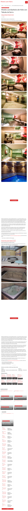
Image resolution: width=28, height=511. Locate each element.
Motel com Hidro (7, 2)
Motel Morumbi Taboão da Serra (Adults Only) (14, 360)
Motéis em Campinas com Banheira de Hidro (10, 433)
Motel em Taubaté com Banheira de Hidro (10, 477)
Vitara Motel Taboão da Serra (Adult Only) (15, 235)
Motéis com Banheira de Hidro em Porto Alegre (10, 457)
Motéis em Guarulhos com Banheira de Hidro (10, 445)
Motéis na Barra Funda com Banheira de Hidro (20, 408)
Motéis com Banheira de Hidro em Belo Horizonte (20, 398)
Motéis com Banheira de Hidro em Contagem (7, 423)
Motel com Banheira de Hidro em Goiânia (10, 461)
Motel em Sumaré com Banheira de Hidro (10, 497)
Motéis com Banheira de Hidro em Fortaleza (6, 398)
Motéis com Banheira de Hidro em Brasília (10, 493)
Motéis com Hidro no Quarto (7, 5)
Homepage (2, 5)
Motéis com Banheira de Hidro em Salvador (10, 437)
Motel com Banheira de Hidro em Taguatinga (10, 501)
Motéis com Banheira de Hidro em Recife (10, 485)
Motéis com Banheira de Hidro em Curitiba (10, 441)
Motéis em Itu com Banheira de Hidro (6, 408)
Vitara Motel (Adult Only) (7, 15)
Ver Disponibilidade (14, 200)
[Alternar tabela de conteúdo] (3, 17)
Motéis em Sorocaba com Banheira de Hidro (10, 449)
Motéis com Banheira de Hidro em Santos (10, 469)
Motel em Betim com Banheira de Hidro (10, 453)
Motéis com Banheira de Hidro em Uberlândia (10, 505)
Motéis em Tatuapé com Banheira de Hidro (10, 489)
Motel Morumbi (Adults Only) (8, 240)
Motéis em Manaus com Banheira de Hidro (10, 465)
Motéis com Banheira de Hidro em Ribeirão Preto (10, 481)
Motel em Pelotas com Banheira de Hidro (10, 473)
